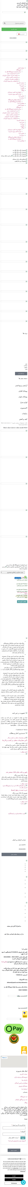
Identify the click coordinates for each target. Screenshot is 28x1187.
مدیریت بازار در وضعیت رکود (16, 693)
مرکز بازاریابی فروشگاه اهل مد (13, 71)
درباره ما (22, 97)
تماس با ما (21, 96)
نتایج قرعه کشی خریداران (14, 92)
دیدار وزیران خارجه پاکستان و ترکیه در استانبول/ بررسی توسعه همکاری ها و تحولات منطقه (12, 889)
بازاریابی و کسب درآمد (12, 77)
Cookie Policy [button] (15, 1168)
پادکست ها (19, 638)
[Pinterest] (21, 940)
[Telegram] (21, 145)
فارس (21, 903)
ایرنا (21, 877)
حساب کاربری (20, 83)
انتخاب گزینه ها (22, 601)
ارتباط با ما (24, 1089)
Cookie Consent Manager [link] (13, 1158)
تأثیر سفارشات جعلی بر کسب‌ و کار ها (14, 740)
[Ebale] (8, 145)
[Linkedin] (17, 145)
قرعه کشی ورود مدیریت (14, 94)
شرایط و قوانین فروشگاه (14, 99)
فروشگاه (18, 69)
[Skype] (25, 940)
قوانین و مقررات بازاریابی (11, 79)
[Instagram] (25, 145)
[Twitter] (13, 940)
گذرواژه (22, 1131)
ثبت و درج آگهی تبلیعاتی (21, 1099)
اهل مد (20, 861)
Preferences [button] (22, 1171)
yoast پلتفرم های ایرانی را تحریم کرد (15, 871)
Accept (14, 1176)
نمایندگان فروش (23, 1086)
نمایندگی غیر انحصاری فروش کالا (15, 641)
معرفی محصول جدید (18, 654)
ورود (23, 1137)
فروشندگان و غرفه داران (20, 1077)
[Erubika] (4, 145)
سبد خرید (21, 84)
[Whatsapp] (4, 940)
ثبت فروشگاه (23, 1096)
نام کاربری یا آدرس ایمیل (18, 1125)
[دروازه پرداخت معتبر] (25, 1017)
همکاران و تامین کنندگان (21, 1083)
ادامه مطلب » (23, 752)
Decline (14, 1179)
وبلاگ (22, 90)
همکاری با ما (21, 103)
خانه (26, 423)
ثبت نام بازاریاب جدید (12, 73)
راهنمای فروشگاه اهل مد (14, 101)
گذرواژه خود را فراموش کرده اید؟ (17, 1141)
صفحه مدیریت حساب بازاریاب (10, 75)
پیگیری (22, 88)
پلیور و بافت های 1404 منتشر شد (16, 772)
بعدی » (22, 803)
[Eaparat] (13, 145)
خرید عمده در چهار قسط (19, 790)
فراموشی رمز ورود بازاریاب (10, 81)
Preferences (14, 1183)
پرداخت (22, 86)
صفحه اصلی (21, 68)
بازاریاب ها (24, 1080)
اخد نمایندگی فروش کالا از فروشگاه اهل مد (13, 869)
